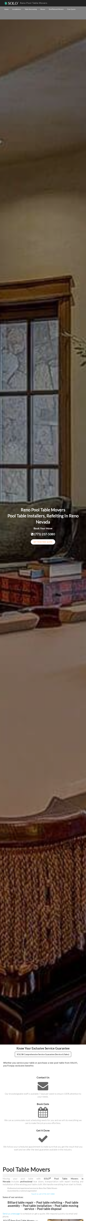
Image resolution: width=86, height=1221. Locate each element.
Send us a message (11, 1213)
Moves (42, 9)
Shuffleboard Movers (56, 9)
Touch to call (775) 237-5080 (43, 1194)
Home (6, 9)
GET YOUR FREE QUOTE (43, 542)
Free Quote (71, 9)
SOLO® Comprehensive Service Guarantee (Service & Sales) (43, 1054)
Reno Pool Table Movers (33, 3)
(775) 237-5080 (44, 534)
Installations (16, 9)
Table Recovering (31, 9)
